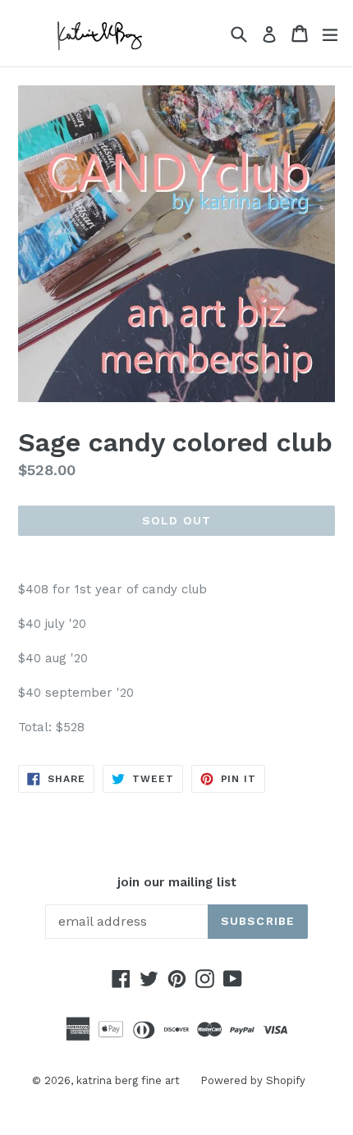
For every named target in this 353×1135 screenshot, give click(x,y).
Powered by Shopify (252, 1080)
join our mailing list (176, 882)
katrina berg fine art (128, 1080)
